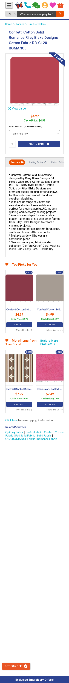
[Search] (60, 14)
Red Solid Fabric (25, 435)
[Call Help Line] (27, 5)
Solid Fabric (44, 435)
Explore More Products (49, 342)
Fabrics (20, 24)
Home (8, 24)
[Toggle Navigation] (9, 5)
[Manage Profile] (45, 5)
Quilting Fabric (14, 432)
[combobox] (36, 14)
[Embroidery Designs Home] (19, 5)
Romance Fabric (47, 438)
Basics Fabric (34, 432)
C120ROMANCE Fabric (20, 438)
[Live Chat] (36, 5)
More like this (23, 330)
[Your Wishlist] (53, 5)
